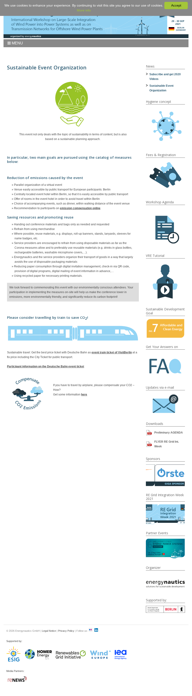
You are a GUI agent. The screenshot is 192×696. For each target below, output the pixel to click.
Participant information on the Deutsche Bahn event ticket (45, 366)
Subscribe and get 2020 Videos (165, 77)
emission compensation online (80, 208)
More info (84, 10)
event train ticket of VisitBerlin (112, 352)
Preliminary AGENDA (168, 432)
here (84, 394)
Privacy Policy (66, 630)
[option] (165, 475)
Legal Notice (49, 630)
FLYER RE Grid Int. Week (166, 444)
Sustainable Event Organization (161, 88)
